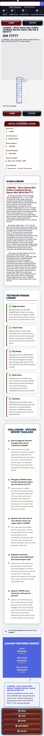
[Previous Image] (3, 59)
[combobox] (20, 4)
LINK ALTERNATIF (23, 726)
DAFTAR (32, 23)
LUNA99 (26, 197)
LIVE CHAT (23, 731)
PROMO (23, 711)
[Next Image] (41, 59)
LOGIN (11, 23)
